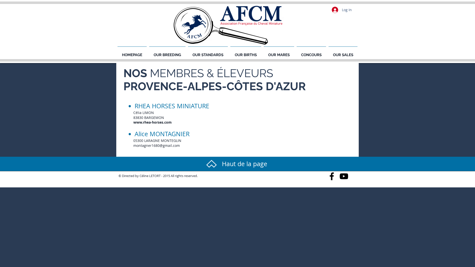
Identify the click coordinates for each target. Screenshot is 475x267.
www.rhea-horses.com (152, 122)
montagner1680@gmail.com (156, 145)
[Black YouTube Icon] (344, 176)
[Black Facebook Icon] (332, 176)
